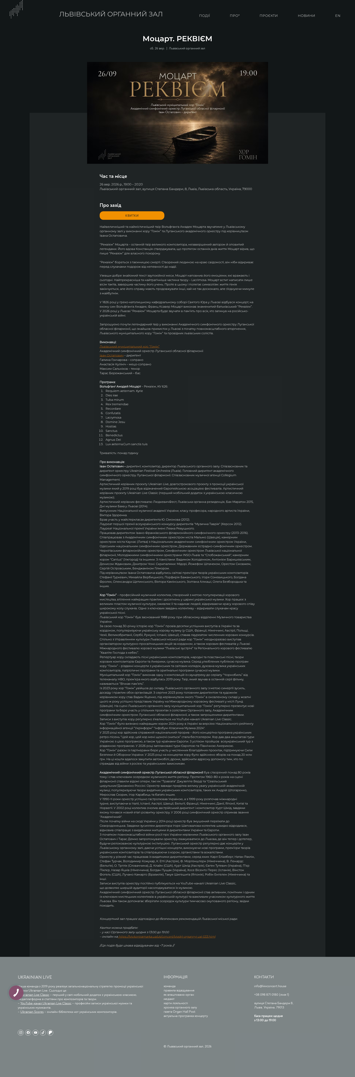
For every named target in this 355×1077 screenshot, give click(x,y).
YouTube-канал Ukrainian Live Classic (45, 1003)
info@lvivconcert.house (270, 986)
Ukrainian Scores (32, 1012)
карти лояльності (176, 1003)
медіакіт (169, 999)
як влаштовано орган (179, 995)
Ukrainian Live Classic (34, 995)
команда (169, 986)
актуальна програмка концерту (186, 1016)
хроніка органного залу (180, 1007)
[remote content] (132, 215)
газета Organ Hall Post (179, 1012)
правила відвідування (179, 990)
